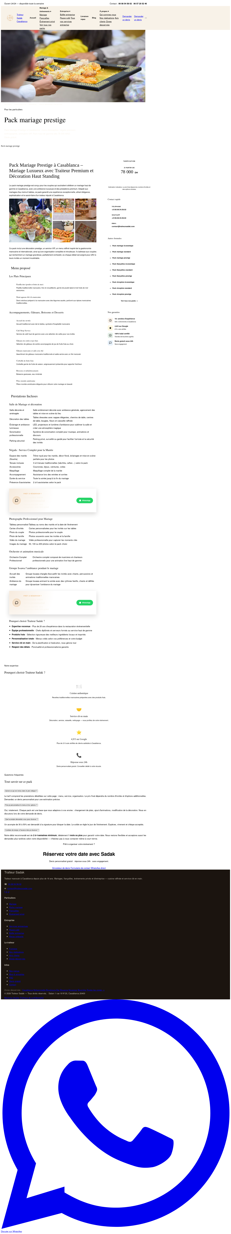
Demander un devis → (219, 146)
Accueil (33, 18)
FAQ (11, 977)
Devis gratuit (15, 981)
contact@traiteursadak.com (123, 226)
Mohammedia (39, 989)
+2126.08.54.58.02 (119, 209)
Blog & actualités (16, 974)
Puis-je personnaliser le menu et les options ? (21, 805)
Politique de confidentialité (32, 997)
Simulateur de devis (61, 867)
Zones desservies (17, 958)
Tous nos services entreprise (67, 21)
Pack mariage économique (122, 246)
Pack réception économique (123, 282)
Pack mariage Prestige (51, 104)
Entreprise (65, 11)
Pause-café (65, 17)
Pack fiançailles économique (123, 264)
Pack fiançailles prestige (122, 276)
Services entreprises (18, 926)
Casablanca (27, 989)
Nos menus (14, 970)
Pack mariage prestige (121, 258)
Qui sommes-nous (108, 14)
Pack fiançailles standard (122, 270)
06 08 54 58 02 (125, 3)
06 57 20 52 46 (140, 3)
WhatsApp (86, 500)
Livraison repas (84, 17)
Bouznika (82, 989)
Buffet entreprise (67, 14)
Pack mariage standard (121, 252)
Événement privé (47, 21)
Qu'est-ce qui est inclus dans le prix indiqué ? (21, 791)
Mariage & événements (45, 9)
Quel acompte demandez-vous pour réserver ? (21, 819)
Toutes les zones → (96, 989)
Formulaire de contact (80, 867)
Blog (94, 18)
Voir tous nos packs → (129, 301)
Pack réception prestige (121, 294)
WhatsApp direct (98, 867)
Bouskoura (51, 989)
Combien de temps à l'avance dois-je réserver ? (21, 830)
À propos (104, 11)
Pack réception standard (122, 288)
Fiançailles (44, 18)
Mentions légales (11, 997)
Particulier (20, 104)
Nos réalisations (107, 17)
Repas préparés (16, 936)
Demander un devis (127, 18)
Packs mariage (15, 907)
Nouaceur (73, 989)
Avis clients (14, 955)
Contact (12, 984)
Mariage (43, 14)
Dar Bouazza (62, 989)
